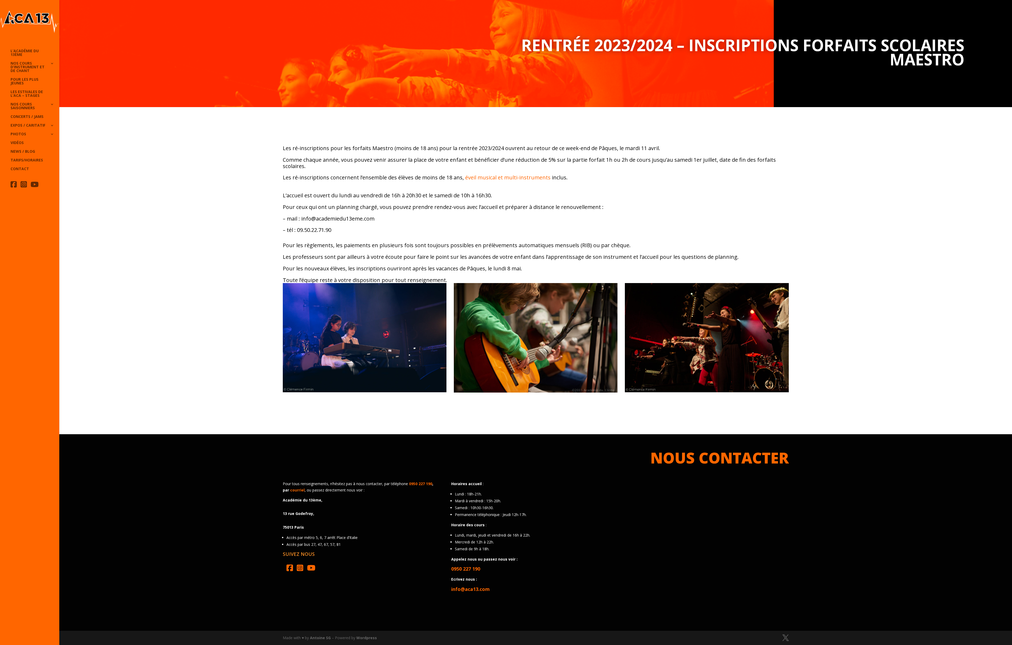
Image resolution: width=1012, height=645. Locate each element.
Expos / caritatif (28, 125)
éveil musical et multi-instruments (508, 177)
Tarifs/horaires (27, 160)
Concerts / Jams (27, 117)
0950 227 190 (420, 483)
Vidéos (17, 143)
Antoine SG (320, 637)
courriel (297, 490)
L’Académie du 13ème (25, 53)
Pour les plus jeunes (24, 81)
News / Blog (23, 152)
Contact (20, 169)
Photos (18, 134)
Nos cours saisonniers (23, 106)
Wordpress (366, 637)
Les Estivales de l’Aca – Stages (27, 94)
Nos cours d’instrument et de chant (28, 67)
